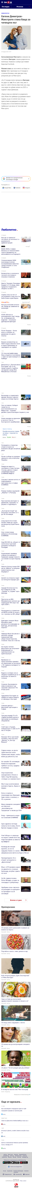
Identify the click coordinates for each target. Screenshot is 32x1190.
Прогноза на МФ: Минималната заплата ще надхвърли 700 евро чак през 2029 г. (10, 601)
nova (4, 1114)
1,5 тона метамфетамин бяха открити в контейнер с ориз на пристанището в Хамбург (10, 355)
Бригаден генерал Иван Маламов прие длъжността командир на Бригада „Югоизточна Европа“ (10, 624)
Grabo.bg (25, 1155)
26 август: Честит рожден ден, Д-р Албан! (15, 1068)
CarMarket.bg (6, 1155)
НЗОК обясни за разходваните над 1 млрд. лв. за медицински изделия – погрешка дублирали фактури (10, 318)
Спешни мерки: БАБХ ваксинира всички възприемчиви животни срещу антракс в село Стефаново (10, 263)
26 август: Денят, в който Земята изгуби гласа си (15, 1131)
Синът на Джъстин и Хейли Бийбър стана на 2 (14, 1120)
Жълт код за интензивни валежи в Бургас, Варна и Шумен (10, 786)
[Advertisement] (16, 208)
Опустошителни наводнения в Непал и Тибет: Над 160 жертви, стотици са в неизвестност (10, 776)
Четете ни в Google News (16, 1166)
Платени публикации (18, 1170)
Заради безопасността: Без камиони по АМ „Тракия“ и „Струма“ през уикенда (10, 590)
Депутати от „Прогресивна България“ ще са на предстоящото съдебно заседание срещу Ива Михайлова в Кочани (10, 368)
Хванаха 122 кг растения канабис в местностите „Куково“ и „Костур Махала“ (10, 739)
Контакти (26, 1170)
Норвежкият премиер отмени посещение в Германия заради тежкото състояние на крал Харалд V (10, 557)
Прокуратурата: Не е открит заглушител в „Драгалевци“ (8, 860)
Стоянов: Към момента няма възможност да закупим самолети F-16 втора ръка (9, 686)
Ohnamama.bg (18, 1155)
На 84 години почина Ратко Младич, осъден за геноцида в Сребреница (10, 880)
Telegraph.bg (25, 1157)
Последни (5, 7)
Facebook (18, 187)
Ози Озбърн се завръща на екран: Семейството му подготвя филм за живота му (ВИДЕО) (10, 839)
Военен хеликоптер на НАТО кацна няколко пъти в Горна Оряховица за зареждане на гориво (10, 344)
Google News (8, 187)
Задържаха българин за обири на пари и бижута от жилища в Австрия (10, 697)
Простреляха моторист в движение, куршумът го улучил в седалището (10, 502)
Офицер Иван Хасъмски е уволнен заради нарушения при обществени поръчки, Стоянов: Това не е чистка (10, 637)
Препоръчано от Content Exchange (21, 1094)
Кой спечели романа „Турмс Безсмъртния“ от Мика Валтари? (15, 976)
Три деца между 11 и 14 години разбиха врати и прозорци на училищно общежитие (10, 718)
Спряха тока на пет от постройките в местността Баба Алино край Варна (10, 296)
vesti (4, 1136)
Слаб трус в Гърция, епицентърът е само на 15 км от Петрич (10, 728)
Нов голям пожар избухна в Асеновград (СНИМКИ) (9, 533)
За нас (4, 1170)
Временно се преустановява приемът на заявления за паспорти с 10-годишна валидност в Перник (10, 663)
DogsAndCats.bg (22, 1154)
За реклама (9, 1170)
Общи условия (23, 1180)
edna (4, 1124)
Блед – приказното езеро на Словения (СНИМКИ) (10, 816)
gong (4, 1148)
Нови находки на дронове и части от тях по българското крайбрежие (10, 420)
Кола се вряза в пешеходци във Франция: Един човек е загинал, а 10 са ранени (10, 796)
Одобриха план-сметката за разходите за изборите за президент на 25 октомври (10, 890)
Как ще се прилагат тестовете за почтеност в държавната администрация (10, 240)
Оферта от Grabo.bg (6, 429)
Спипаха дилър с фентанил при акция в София (9, 707)
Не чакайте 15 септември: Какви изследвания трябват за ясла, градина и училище (10, 765)
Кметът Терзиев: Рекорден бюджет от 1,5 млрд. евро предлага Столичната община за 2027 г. (10, 285)
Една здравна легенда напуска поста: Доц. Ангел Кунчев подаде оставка (10, 826)
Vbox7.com (10, 1154)
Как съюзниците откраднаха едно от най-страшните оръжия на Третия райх (13, 1109)
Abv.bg (5, 1154)
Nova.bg (19, 1157)
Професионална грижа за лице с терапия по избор (11, 434)
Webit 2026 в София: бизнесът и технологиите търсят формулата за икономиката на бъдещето (10, 251)
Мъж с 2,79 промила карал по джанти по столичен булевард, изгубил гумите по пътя (10, 870)
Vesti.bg (14, 1157)
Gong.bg (16, 1154)
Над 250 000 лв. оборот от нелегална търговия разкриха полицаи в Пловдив (10, 544)
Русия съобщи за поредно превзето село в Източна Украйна (10, 458)
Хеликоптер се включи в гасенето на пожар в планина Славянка (10, 275)
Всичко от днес (16, 900)
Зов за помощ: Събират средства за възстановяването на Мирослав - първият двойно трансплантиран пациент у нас (15, 408)
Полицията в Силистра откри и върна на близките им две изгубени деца (10, 447)
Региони (20, 7)
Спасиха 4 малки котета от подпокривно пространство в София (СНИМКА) (10, 482)
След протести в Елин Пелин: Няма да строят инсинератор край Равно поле (10, 523)
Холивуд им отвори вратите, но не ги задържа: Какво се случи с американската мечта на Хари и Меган (15, 850)
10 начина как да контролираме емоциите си (15, 1045)
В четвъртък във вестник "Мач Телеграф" (14, 1089)
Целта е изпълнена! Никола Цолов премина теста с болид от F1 (14, 1143)
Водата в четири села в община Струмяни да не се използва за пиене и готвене (10, 675)
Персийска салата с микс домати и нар (14, 951)
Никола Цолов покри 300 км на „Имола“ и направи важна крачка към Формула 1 (10, 569)
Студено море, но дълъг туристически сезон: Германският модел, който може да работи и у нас (10, 753)
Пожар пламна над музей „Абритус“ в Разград (10, 492)
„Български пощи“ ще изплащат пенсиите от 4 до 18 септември (10, 512)
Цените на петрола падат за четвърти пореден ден (10, 579)
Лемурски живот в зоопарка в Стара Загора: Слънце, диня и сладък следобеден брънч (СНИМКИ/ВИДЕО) (10, 470)
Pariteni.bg (4, 1157)
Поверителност (8, 1174)
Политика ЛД (18, 1174)
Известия (27, 1174)
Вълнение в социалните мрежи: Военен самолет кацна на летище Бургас (10, 397)
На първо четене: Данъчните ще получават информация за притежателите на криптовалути (10, 650)
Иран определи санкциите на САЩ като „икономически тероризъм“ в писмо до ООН (11, 807)
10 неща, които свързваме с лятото (13, 1023)
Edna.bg (9, 1157)
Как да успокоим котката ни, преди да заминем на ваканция (10, 306)
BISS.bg (12, 1155)
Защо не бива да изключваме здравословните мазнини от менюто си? (14, 1000)
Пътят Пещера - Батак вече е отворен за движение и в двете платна (9, 333)
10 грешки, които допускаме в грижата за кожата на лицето (15, 929)
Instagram (27, 187)
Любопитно (8, 229)
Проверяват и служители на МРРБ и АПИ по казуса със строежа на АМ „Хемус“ (10, 612)
